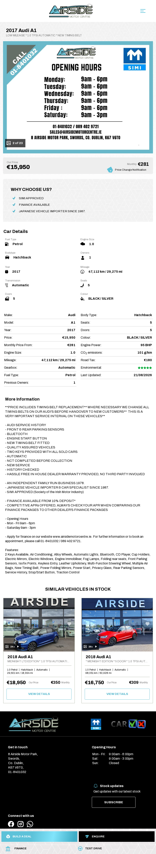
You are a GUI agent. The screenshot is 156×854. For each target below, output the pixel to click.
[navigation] (143, 12)
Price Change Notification (130, 169)
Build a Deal (22, 836)
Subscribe (113, 802)
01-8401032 (17, 772)
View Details (39, 694)
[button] (17, 90)
